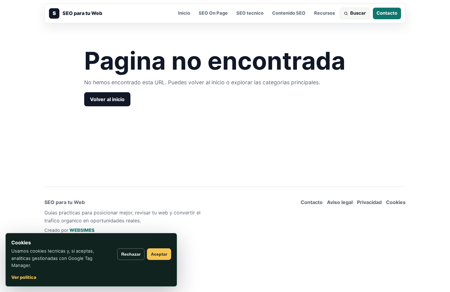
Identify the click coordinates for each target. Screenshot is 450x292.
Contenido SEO (289, 13)
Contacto (387, 13)
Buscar (358, 13)
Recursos (324, 13)
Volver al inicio (107, 99)
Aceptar (159, 254)
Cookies (396, 202)
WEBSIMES (82, 230)
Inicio (184, 13)
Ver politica (23, 277)
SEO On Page (213, 13)
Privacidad (369, 202)
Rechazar (131, 254)
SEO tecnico (250, 13)
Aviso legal (340, 202)
